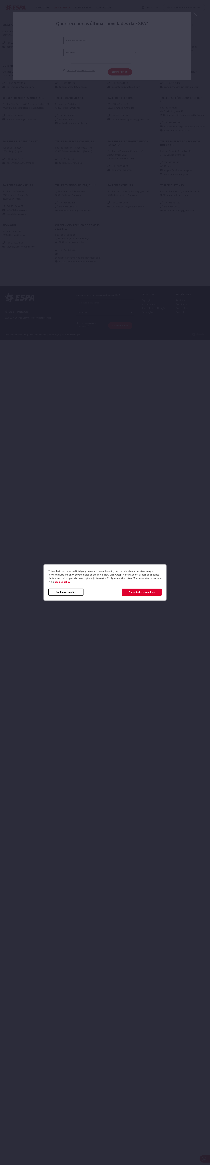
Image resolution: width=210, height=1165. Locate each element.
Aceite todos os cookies (142, 592)
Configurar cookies (66, 592)
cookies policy (62, 582)
